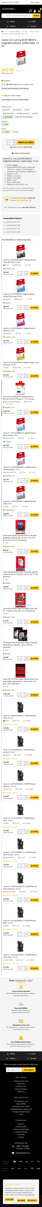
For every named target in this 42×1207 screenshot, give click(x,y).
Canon (15, 165)
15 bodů (27, 721)
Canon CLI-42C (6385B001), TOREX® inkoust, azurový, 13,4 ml (19, 750)
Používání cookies (21, 1127)
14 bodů (27, 926)
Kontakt (21, 1137)
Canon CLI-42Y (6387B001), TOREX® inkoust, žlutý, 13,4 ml (19, 819)
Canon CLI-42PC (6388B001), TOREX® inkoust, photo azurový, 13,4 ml (19, 853)
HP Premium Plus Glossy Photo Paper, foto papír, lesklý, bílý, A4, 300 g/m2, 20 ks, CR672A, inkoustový (20, 645)
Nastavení (21, 1200)
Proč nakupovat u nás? (21, 1101)
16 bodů (29, 755)
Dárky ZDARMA (21, 1104)
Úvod (4, 31)
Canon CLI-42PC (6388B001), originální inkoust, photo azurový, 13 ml (19, 434)
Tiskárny (12, 26)
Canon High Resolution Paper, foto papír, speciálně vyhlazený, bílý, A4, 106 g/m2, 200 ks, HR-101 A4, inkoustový (20, 574)
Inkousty (25, 31)
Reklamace (21, 1092)
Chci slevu (28, 1069)
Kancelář (33, 26)
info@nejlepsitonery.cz (23, 1153)
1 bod (28, 265)
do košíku (34, 273)
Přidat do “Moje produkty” (22, 153)
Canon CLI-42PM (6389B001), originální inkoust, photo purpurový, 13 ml (20, 468)
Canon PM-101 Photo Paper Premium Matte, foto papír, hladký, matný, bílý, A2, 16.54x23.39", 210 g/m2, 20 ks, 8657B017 (20, 681)
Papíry (33, 21)
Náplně (12, 21)
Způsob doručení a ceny (21, 1081)
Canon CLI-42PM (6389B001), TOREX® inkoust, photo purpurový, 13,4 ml (20, 887)
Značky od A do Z (21, 1086)
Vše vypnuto (32, 1200)
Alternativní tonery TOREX (21, 1106)
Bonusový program (21, 1089)
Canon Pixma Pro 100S (13, 225)
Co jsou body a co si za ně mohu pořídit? (15, 99)
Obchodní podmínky (21, 1132)
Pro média (21, 1134)
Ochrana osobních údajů (21, 1129)
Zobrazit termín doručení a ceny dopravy (15, 88)
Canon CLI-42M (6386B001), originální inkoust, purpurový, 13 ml (19, 329)
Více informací (29, 1195)
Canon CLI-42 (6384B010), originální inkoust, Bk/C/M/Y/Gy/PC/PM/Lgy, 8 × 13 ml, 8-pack (18, 397)
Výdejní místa (21, 1084)
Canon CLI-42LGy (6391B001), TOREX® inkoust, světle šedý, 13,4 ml (20, 956)
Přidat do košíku (26, 142)
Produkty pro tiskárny (14, 31)
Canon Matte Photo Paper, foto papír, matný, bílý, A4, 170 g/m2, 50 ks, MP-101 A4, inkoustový (20, 609)
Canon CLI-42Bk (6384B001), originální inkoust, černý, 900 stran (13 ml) (19, 261)
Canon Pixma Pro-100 (13, 228)
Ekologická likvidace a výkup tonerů (21, 1109)
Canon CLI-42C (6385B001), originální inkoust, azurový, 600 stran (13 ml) (19, 295)
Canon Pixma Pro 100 (12, 222)
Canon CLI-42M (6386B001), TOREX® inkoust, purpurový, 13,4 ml (19, 785)
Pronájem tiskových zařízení (21, 1112)
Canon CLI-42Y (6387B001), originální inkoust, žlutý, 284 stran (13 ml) (21, 363)
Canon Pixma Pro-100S (13, 232)
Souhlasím (9, 1199)
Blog (21, 1114)
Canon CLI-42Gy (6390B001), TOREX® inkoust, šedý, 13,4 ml (19, 921)
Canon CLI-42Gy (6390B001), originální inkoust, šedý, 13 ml (19, 502)
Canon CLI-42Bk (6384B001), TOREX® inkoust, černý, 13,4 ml (19, 716)
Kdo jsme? (21, 1124)
